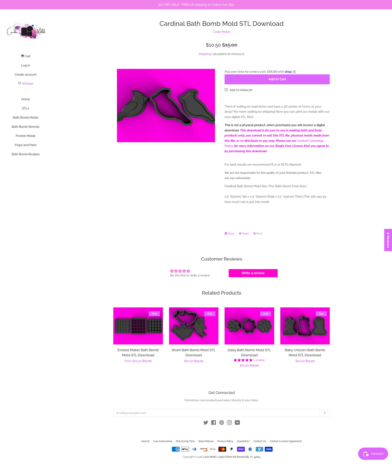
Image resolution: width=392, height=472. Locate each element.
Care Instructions (162, 441)
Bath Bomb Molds (25, 117)
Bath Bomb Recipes (26, 154)
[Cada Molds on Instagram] (229, 423)
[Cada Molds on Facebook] (213, 423)
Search (145, 441)
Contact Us (259, 441)
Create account (25, 74)
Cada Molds (221, 32)
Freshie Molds (25, 136)
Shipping (205, 54)
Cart (27, 56)
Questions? (243, 441)
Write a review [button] (253, 273)
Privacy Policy (225, 441)
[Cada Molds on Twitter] (205, 423)
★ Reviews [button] (388, 240)
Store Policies (206, 441)
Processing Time (185, 441)
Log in (25, 65)
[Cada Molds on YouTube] (237, 423)
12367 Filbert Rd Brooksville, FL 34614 (239, 456)
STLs (25, 108)
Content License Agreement (286, 441)
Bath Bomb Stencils (25, 127)
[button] (243, 360)
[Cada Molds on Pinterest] (221, 423)
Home (25, 99)
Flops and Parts (25, 145)
